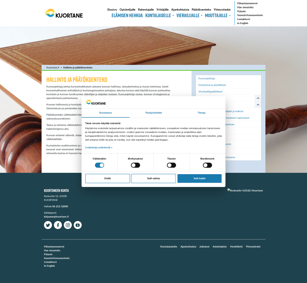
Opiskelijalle (127, 9)
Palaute (241, 11)
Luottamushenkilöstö (210, 98)
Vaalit (201, 131)
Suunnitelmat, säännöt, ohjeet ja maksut (220, 111)
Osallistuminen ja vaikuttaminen (216, 124)
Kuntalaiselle (158, 15)
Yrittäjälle (162, 9)
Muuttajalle (216, 15)
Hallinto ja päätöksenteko (77, 67)
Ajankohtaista (180, 9)
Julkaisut (204, 246)
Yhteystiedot (222, 9)
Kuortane (63, 13)
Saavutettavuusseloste (250, 15)
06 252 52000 (60, 206)
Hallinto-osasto (207, 137)
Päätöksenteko (201, 9)
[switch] (135, 165)
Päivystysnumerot (247, 3)
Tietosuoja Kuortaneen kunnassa (216, 157)
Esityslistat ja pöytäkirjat (212, 85)
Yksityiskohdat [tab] (153, 112)
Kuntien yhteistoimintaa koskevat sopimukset (223, 117)
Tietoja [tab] (201, 112)
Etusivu (112, 9)
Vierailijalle (188, 15)
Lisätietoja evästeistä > (99, 147)
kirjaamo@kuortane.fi (56, 216)
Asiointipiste (220, 246)
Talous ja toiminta (208, 104)
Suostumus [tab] (105, 112)
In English (242, 23)
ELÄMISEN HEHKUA (127, 15)
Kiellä (107, 178)
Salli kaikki (199, 178)
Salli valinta (153, 178)
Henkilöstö (236, 246)
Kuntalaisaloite (168, 246)
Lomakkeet (243, 19)
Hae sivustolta (245, 7)
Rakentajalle (146, 9)
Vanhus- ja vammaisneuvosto (214, 144)
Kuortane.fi (52, 67)
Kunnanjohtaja (206, 78)
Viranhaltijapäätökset (210, 91)
